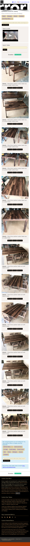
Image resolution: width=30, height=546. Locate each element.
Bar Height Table (24, 500)
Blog (14, 534)
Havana (15, 16)
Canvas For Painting (8, 534)
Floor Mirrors (4, 527)
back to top (15, 544)
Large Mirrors (20, 527)
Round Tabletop (11, 507)
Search (5, 49)
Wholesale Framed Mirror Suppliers (20, 523)
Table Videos (18, 500)
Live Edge (6, 449)
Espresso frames (8, 488)
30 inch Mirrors (23, 488)
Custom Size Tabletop (6, 506)
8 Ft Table (11, 504)
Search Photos (5, 24)
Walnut (3, 16)
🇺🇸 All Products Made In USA (23, 2)
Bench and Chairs (18, 446)
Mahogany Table (10, 501)
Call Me (14, 2)
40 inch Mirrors (18, 490)
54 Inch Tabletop (23, 509)
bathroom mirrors (23, 482)
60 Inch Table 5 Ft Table (14, 503)
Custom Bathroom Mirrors (7, 523)
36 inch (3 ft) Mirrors (11, 490)
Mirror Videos (25, 524)
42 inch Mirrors (25, 490)
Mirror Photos (5, 526)
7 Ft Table (6, 504)
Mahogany (9, 16)
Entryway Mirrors (11, 526)
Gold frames (16, 487)
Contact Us (18, 534)
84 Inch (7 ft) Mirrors (11, 493)
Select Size (10, 87)
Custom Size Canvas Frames (7, 532)
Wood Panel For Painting (14, 531)
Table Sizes (12, 500)
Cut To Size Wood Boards (7, 529)
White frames (22, 487)
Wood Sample (20, 87)
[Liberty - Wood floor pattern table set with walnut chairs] (15, 254)
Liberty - (14, 84)
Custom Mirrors (19, 524)
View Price (14, 87)
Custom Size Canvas (17, 529)
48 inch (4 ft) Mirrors (6, 491)
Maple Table (4, 501)
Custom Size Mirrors (6, 524)
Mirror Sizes (12, 524)
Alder (5, 452)
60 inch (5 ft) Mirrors (14, 491)
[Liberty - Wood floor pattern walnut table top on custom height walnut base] (15, 71)
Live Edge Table (18, 501)
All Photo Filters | (8, 446)
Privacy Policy (18, 539)
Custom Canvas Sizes (18, 532)
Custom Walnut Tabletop (7, 509)
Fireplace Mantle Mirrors (21, 526)
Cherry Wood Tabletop (20, 507)
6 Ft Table (22, 503)
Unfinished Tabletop (22, 506)
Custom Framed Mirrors (12, 527)
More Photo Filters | (7, 18)
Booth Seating (12, 449)
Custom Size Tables (6, 500)
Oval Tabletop (4, 507)
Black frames (11, 487)
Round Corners (20, 449)
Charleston (21, 16)
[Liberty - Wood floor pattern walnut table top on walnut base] (15, 187)
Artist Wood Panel (24, 531)
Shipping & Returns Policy (6, 540)
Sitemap (23, 534)
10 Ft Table (16, 504)
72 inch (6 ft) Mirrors (23, 491)
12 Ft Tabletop (4, 510)
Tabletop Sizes (14, 506)
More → (17, 493)
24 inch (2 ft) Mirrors (16, 488)
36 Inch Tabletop (16, 509)
